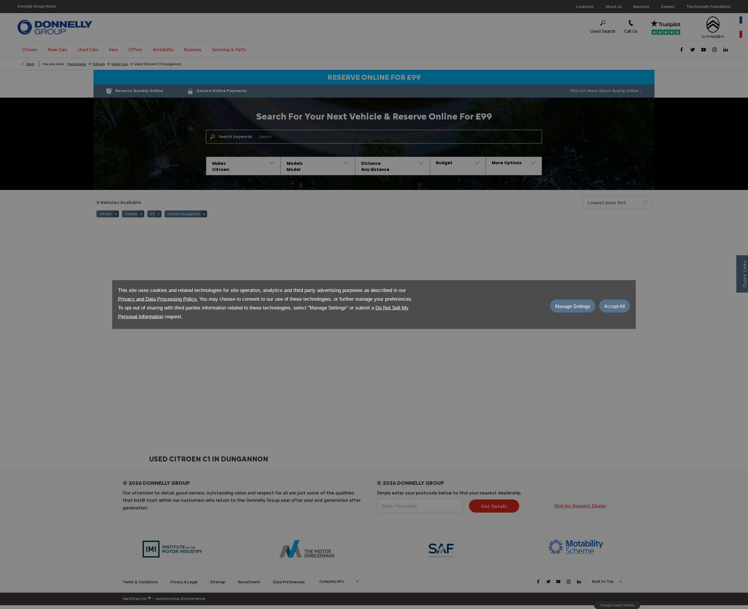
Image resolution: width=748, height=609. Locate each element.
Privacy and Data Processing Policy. (158, 299)
